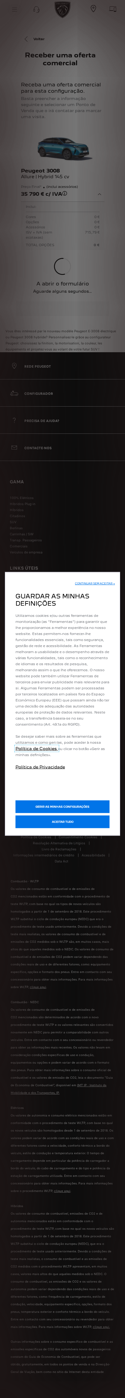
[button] (95, 583)
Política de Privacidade (40, 767)
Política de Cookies (36, 748)
